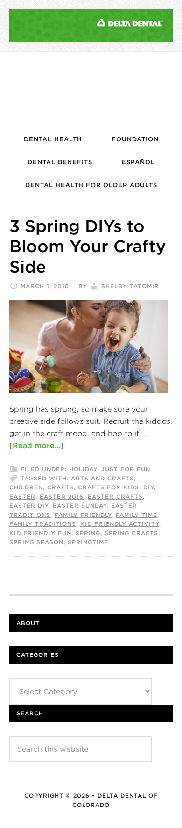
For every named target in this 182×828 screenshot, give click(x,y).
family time (136, 514)
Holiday (83, 468)
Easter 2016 (62, 496)
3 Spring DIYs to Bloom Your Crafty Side (87, 246)
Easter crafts (115, 496)
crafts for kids (108, 487)
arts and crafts (102, 478)
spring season (36, 541)
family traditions (42, 523)
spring (88, 533)
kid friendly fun (40, 533)
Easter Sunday (80, 505)
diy (148, 487)
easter (22, 496)
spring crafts (131, 533)
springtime (88, 541)
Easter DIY (29, 505)
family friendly (83, 514)
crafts (60, 487)
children (26, 487)
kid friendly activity (119, 523)
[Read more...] (36, 445)
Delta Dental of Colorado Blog (91, 89)
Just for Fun (125, 468)
